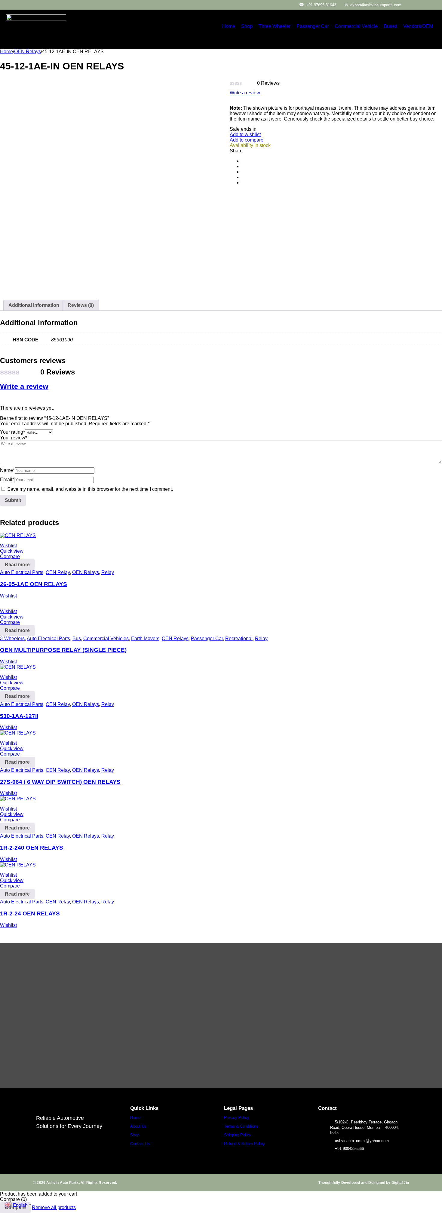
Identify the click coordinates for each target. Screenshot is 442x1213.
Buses (390, 26)
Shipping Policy (237, 1135)
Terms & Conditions (241, 1126)
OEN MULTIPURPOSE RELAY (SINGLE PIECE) (63, 650)
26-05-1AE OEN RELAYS (33, 584)
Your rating (12, 432)
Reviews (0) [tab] (81, 305)
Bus (76, 638)
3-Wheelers (12, 638)
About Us (138, 1126)
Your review (13, 437)
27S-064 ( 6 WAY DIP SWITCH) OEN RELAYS (60, 782)
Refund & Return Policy (244, 1143)
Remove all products (54, 1207)
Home (228, 26)
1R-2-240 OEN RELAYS (31, 848)
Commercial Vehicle (356, 26)
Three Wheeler (274, 26)
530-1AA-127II (19, 716)
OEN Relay (58, 572)
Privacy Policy (236, 1117)
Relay (107, 572)
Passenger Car (312, 26)
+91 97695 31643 (321, 5)
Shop (247, 26)
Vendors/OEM (418, 26)
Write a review (245, 92)
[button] (419, 26)
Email (7, 479)
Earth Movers (145, 638)
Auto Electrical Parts (21, 572)
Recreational (239, 638)
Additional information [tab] (33, 305)
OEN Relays (27, 51)
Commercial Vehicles (106, 638)
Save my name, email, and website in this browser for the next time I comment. (90, 489)
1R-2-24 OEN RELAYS (30, 913)
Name (7, 470)
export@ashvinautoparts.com (375, 5)
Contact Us (140, 1143)
